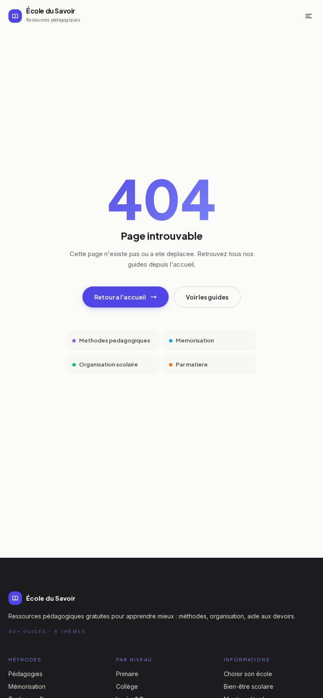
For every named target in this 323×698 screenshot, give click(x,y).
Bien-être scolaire (248, 686)
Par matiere (192, 364)
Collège (127, 686)
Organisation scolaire (108, 364)
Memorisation (195, 340)
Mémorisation (26, 686)
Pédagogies (25, 673)
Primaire (127, 673)
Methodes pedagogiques (114, 340)
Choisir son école (248, 673)
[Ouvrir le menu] (308, 16)
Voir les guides (207, 297)
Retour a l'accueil (120, 297)
